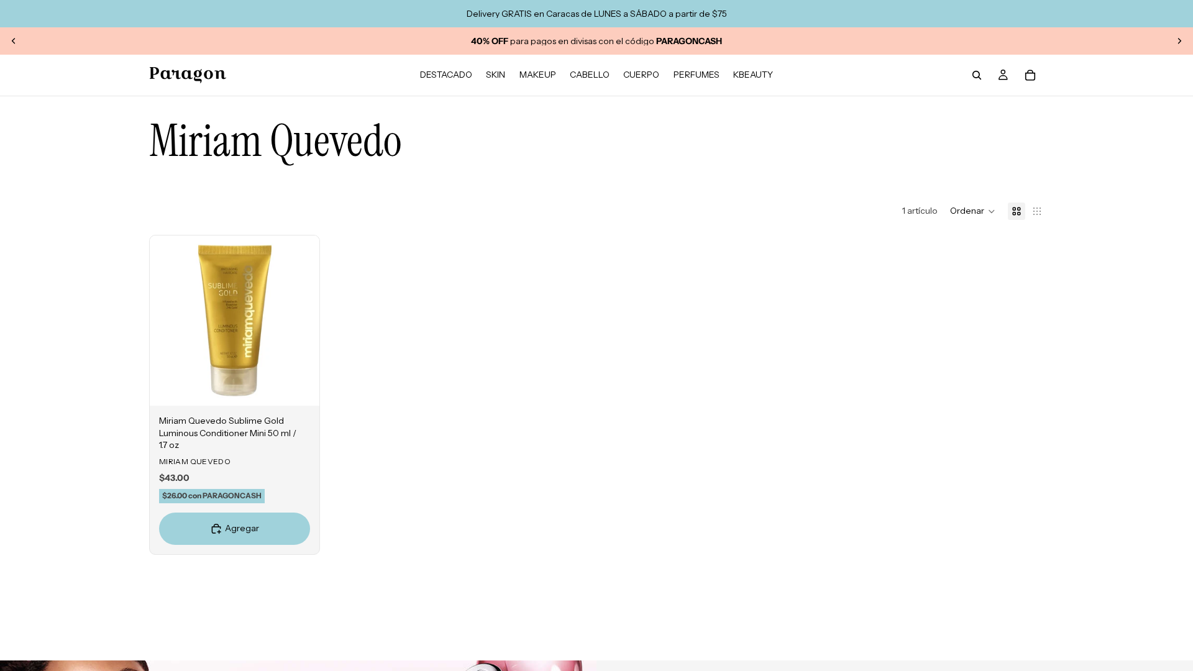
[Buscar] (976, 75)
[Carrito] (1030, 75)
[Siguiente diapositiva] (1179, 41)
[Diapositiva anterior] (13, 41)
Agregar (310, 386)
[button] (972, 211)
